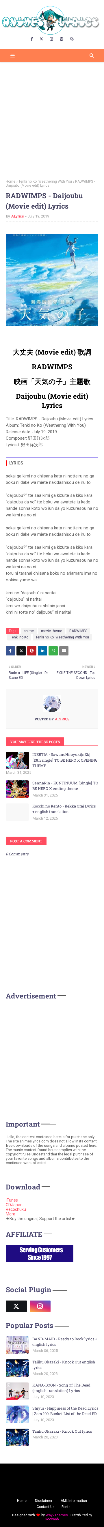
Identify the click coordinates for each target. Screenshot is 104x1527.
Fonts (66, 1507)
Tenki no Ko (19, 637)
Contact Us (46, 1507)
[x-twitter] (41, 39)
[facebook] (31, 39)
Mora (10, 1214)
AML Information (74, 1501)
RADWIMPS (78, 631)
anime (29, 631)
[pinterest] (61, 39)
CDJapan (14, 1204)
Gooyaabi (52, 1519)
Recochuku (16, 1209)
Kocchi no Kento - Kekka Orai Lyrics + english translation (64, 808)
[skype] (72, 39)
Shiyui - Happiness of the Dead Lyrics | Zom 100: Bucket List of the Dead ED (65, 1411)
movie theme (51, 631)
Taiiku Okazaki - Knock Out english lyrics (63, 1364)
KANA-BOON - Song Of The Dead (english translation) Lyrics (61, 1387)
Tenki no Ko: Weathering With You (45, 181)
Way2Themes (57, 1515)
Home (10, 181)
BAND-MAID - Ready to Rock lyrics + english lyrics (64, 1341)
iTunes (12, 1200)
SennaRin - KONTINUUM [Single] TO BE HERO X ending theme (65, 785)
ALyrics (17, 216)
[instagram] (52, 39)
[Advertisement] (52, 119)
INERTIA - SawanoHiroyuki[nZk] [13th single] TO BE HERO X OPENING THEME (65, 760)
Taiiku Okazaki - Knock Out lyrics (62, 1431)
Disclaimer (43, 1501)
